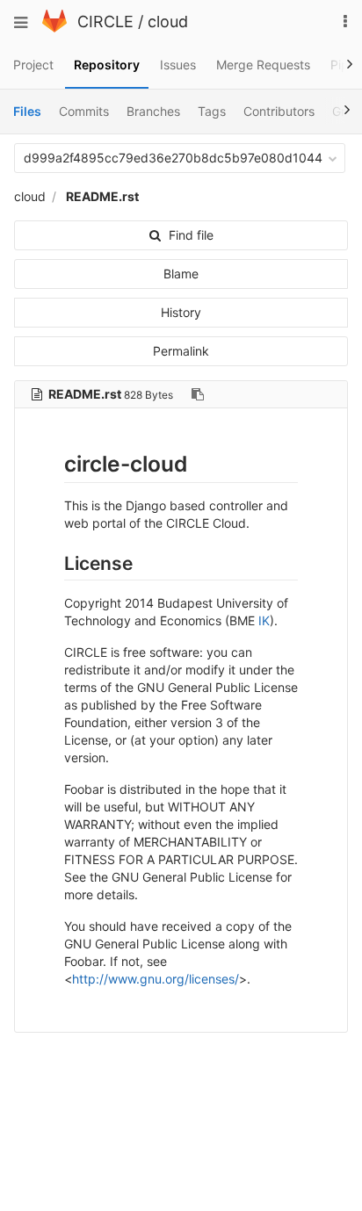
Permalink (181, 350)
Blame (181, 273)
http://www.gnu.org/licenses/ (155, 978)
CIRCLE (105, 21)
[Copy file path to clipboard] (197, 394)
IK (264, 620)
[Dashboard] (54, 27)
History (181, 312)
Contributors (279, 111)
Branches (153, 111)
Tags (212, 111)
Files (27, 111)
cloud (168, 21)
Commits (84, 111)
